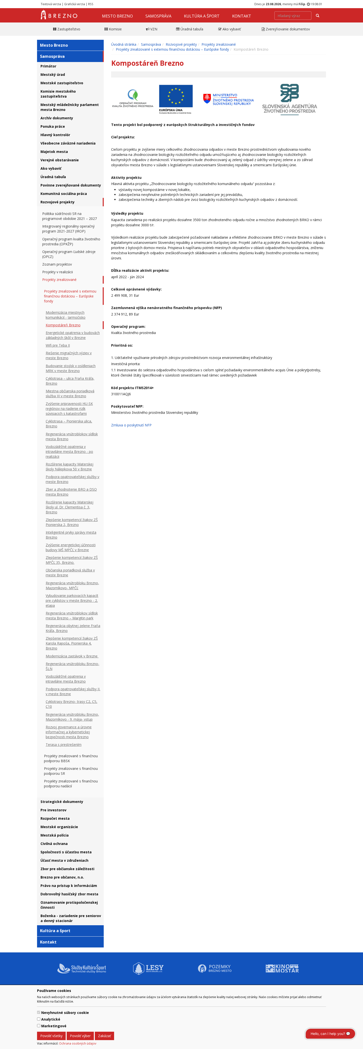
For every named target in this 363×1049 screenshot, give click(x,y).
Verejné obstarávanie (59, 160)
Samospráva (158, 16)
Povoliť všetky (51, 1035)
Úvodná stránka (123, 44)
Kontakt (241, 16)
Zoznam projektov (57, 264)
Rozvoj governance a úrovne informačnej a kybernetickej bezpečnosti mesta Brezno (69, 732)
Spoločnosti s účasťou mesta (66, 852)
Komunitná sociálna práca (63, 193)
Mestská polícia (54, 835)
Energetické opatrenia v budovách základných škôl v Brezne (73, 335)
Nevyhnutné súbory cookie (65, 1012)
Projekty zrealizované (59, 279)
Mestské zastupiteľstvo (61, 83)
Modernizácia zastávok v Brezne (72, 656)
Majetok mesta (54, 151)
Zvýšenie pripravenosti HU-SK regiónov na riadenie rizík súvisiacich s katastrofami (69, 408)
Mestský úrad (52, 74)
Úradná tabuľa (53, 176)
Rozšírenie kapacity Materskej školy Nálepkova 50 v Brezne (69, 466)
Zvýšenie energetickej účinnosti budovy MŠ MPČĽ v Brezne (71, 547)
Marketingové (53, 1026)
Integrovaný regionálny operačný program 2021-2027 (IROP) (68, 228)
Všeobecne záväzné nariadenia (68, 143)
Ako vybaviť (50, 168)
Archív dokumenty (56, 118)
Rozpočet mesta (55, 818)
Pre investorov (53, 810)
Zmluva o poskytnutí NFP (131, 425)
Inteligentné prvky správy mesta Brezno (71, 535)
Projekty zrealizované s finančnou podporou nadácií (71, 783)
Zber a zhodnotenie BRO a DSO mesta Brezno (71, 492)
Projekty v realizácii (57, 272)
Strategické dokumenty (61, 801)
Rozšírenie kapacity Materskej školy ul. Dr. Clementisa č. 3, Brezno (69, 507)
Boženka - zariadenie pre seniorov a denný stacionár (70, 918)
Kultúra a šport (202, 16)
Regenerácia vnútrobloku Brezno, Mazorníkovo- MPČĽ (72, 585)
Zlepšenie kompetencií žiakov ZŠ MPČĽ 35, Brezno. (72, 560)
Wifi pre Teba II (58, 345)
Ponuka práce (52, 126)
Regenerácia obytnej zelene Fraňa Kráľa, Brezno (73, 628)
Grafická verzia (74, 4)
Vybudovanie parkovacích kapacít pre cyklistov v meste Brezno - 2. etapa (72, 600)
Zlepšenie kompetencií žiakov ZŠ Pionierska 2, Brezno (72, 522)
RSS (90, 4)
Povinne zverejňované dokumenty (70, 185)
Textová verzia (51, 4)
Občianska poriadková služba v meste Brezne (70, 572)
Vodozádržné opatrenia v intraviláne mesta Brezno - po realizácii (69, 451)
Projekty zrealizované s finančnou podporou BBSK (71, 758)
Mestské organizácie (59, 826)
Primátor (48, 66)
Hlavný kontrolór (55, 134)
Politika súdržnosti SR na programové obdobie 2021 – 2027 (69, 216)
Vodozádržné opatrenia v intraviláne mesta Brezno (66, 679)
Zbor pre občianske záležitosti (67, 868)
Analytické (50, 1019)
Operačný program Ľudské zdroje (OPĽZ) (69, 254)
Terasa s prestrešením (63, 744)
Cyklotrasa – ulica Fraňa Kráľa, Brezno (70, 381)
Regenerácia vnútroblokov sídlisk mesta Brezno (72, 436)
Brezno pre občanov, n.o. (62, 877)
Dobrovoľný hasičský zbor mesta (69, 894)
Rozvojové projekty (57, 202)
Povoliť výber (80, 1035)
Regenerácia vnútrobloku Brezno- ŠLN (72, 666)
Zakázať (104, 1035)
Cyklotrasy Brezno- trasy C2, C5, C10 (71, 704)
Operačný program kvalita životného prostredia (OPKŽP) (71, 241)
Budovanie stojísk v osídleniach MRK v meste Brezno (71, 368)
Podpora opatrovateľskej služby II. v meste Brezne (73, 691)
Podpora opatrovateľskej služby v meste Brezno (72, 479)
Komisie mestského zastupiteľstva (58, 94)
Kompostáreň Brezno (63, 325)
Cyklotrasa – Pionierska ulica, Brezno (69, 423)
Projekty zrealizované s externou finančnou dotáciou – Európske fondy (70, 296)
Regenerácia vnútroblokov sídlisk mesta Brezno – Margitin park (72, 615)
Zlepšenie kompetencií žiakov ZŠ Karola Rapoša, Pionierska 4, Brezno (72, 643)
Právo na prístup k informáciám (68, 885)
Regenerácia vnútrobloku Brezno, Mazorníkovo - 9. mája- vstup (72, 717)
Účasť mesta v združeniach (64, 860)
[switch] (38, 1012)
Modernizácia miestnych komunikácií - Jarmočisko (65, 315)
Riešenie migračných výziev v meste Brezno (69, 355)
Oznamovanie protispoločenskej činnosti (69, 905)
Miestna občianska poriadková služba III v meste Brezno (70, 393)
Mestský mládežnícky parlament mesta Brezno (69, 107)
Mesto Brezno (117, 16)
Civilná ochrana (54, 843)
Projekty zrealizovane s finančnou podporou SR (71, 771)
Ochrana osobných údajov (77, 1043)
